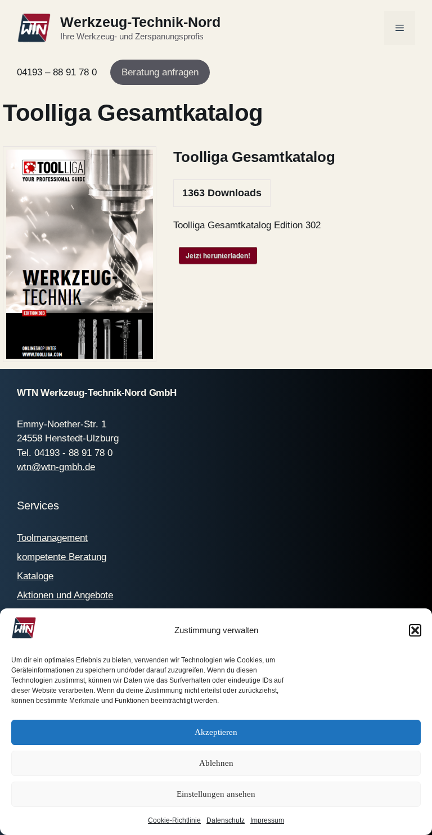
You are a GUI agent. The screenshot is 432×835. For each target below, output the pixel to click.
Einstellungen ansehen (216, 793)
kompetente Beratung (61, 557)
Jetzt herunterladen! (218, 255)
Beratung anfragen (160, 72)
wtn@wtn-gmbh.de (56, 467)
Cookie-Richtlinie (174, 820)
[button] (415, 630)
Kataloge (35, 576)
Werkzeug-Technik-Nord (140, 22)
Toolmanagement (52, 537)
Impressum (267, 820)
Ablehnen (216, 763)
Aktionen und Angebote (65, 595)
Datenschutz (225, 820)
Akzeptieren (216, 732)
